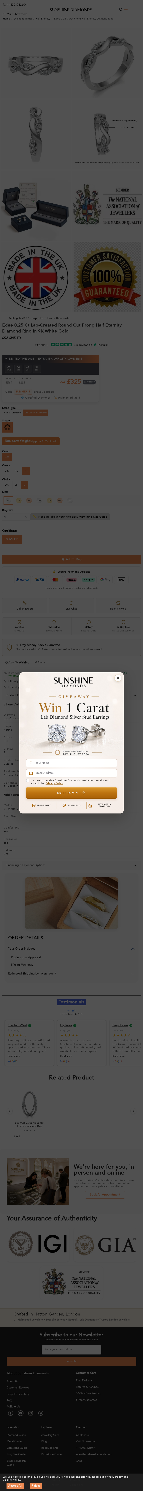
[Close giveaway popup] (117, 678)
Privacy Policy (54, 783)
